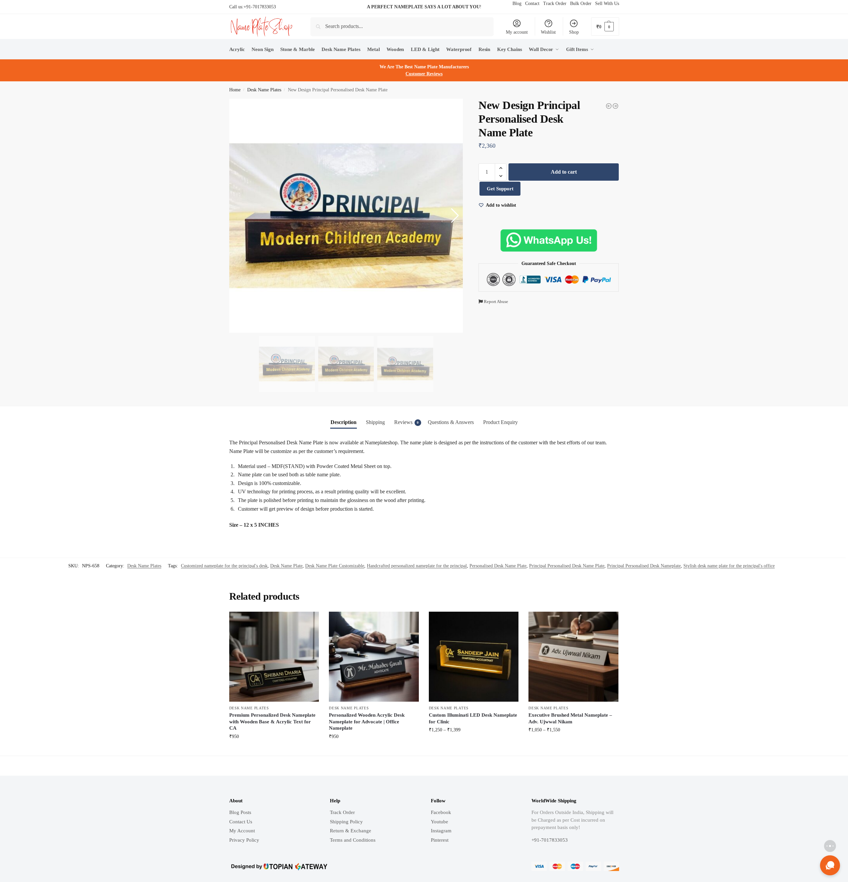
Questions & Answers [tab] (451, 422)
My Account (242, 830)
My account (517, 32)
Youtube (439, 821)
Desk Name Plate (286, 565)
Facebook (441, 812)
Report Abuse (495, 301)
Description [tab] (344, 422)
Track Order (342, 812)
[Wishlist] (309, 622)
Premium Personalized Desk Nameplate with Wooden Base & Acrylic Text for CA (272, 721)
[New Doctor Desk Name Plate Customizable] (608, 106)
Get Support (500, 188)
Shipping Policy (346, 821)
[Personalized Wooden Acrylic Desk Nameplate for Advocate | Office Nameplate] (374, 657)
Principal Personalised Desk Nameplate (644, 565)
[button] (500, 168)
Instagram (441, 830)
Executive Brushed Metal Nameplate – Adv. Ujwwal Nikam (570, 718)
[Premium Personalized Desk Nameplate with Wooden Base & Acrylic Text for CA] (274, 657)
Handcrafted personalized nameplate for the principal (417, 565)
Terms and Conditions (353, 840)
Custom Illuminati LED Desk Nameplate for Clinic (473, 718)
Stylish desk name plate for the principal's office (729, 565)
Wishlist (548, 32)
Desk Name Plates (264, 89)
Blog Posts (240, 812)
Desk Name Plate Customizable (334, 565)
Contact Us (240, 821)
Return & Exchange (350, 830)
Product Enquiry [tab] (500, 422)
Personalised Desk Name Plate (497, 565)
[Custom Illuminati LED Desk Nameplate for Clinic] (474, 657)
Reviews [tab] (406, 422)
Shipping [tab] (375, 422)
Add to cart (564, 172)
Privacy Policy (244, 840)
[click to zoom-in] (346, 216)
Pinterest (439, 840)
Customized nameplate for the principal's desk (224, 565)
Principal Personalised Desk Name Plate (566, 565)
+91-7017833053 (260, 6)
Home (235, 89)
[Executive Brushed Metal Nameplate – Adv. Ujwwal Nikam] (573, 657)
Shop (574, 32)
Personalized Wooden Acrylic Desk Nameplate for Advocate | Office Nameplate (367, 721)
